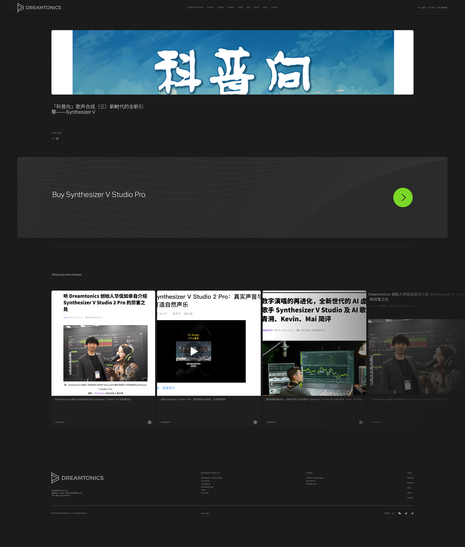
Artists (240, 7)
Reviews (231, 7)
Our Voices (205, 481)
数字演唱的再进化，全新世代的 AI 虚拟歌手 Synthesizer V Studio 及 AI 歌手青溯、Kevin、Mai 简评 (314, 399)
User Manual (205, 484)
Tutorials (221, 7)
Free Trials (205, 493)
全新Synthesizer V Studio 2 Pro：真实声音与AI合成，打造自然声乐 (193, 399)
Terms (203, 490)
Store (409, 473)
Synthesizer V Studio (195, 7)
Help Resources (207, 487)
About (265, 7)
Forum (256, 7)
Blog (248, 7)
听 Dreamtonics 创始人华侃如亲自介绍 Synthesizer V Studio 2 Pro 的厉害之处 (93, 399)
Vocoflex (210, 7)
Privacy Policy (205, 513)
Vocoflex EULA (311, 484)
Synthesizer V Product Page (211, 478)
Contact (274, 7)
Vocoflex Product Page (314, 478)
